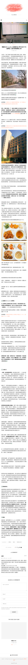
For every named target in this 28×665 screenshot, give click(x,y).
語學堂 (10, 542)
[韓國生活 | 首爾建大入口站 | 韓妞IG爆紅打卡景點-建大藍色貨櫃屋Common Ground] (14, 630)
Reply (25, 555)
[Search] (26, 20)
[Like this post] (15, 547)
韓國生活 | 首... (14, 640)
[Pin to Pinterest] (19, 547)
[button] (2, 633)
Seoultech (4, 542)
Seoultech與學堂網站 (15, 113)
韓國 (14, 542)
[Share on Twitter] (18, 547)
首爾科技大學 (19, 542)
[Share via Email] (21, 547)
